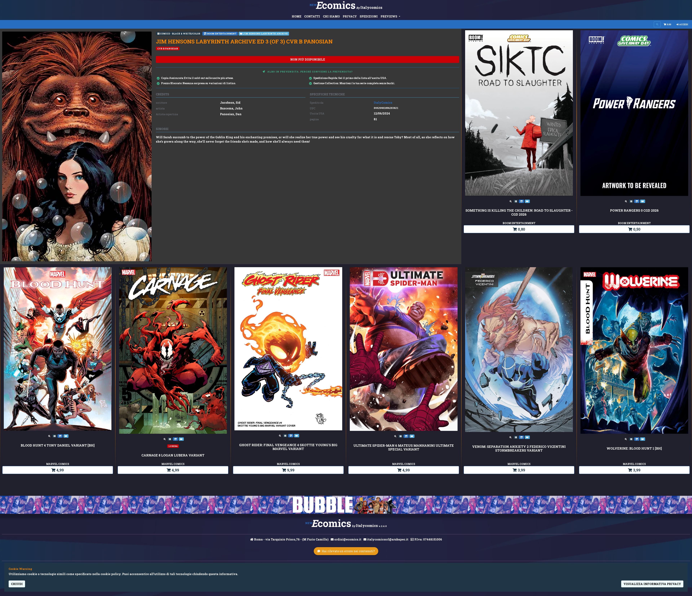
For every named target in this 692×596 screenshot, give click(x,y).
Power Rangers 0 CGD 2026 (634, 211)
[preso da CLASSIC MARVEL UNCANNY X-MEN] (642, 201)
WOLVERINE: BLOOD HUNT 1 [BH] (634, 449)
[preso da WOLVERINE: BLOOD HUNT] (642, 439)
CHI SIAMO (331, 16)
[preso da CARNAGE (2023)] (181, 439)
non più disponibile (307, 59)
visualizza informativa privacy (652, 584)
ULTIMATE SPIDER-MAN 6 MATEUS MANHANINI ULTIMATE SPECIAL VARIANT (403, 447)
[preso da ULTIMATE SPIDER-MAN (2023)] (411, 436)
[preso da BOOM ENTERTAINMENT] (522, 201)
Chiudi (17, 584)
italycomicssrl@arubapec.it (387, 539)
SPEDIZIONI (369, 16)
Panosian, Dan (230, 114)
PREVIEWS (389, 16)
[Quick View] (511, 201)
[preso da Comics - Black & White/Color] (516, 201)
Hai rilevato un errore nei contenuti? (348, 551)
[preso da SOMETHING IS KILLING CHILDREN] (527, 201)
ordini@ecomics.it (347, 539)
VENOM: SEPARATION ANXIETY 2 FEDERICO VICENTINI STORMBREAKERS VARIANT (519, 448)
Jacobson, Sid (230, 102)
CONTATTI (312, 16)
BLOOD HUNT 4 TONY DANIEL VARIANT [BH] (58, 445)
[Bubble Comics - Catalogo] (346, 505)
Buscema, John (231, 108)
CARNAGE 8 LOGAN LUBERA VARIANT (172, 455)
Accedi (683, 24)
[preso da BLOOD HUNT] (65, 436)
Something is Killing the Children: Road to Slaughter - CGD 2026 (519, 212)
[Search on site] (657, 24)
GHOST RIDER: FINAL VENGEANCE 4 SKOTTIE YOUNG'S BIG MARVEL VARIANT (288, 447)
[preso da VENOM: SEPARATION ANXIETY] (527, 437)
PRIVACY (350, 16)
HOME (296, 16)
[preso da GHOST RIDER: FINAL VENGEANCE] (296, 435)
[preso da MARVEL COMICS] (60, 436)
